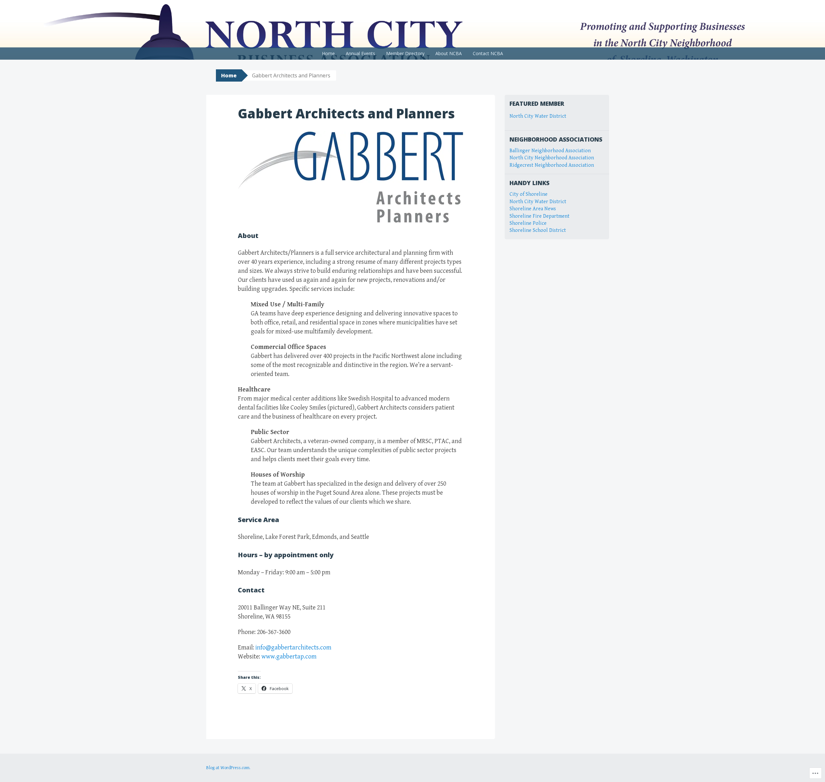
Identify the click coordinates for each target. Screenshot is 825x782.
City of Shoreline (529, 194)
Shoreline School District (538, 230)
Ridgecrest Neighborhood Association (552, 165)
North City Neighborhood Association (552, 158)
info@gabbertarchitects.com (293, 647)
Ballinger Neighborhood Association (550, 151)
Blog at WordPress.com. (228, 767)
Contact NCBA (488, 53)
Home (328, 53)
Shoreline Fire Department (539, 216)
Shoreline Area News (533, 209)
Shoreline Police (528, 223)
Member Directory (405, 53)
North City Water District (538, 116)
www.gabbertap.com (288, 656)
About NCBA (448, 53)
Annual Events (360, 53)
